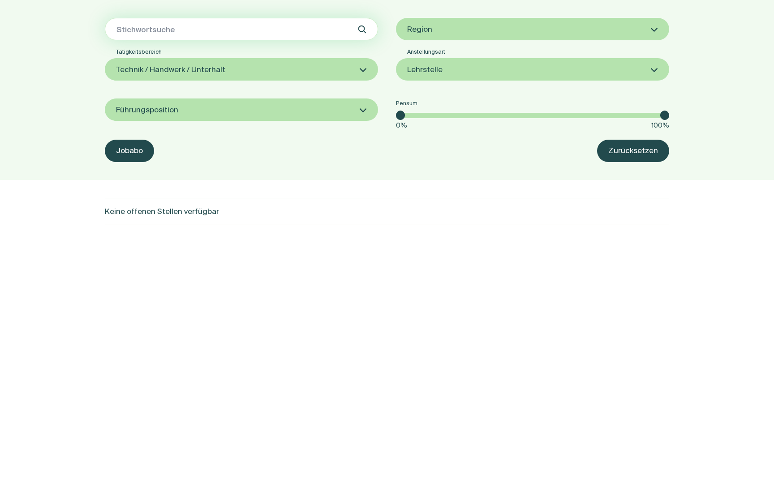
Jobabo (129, 150)
